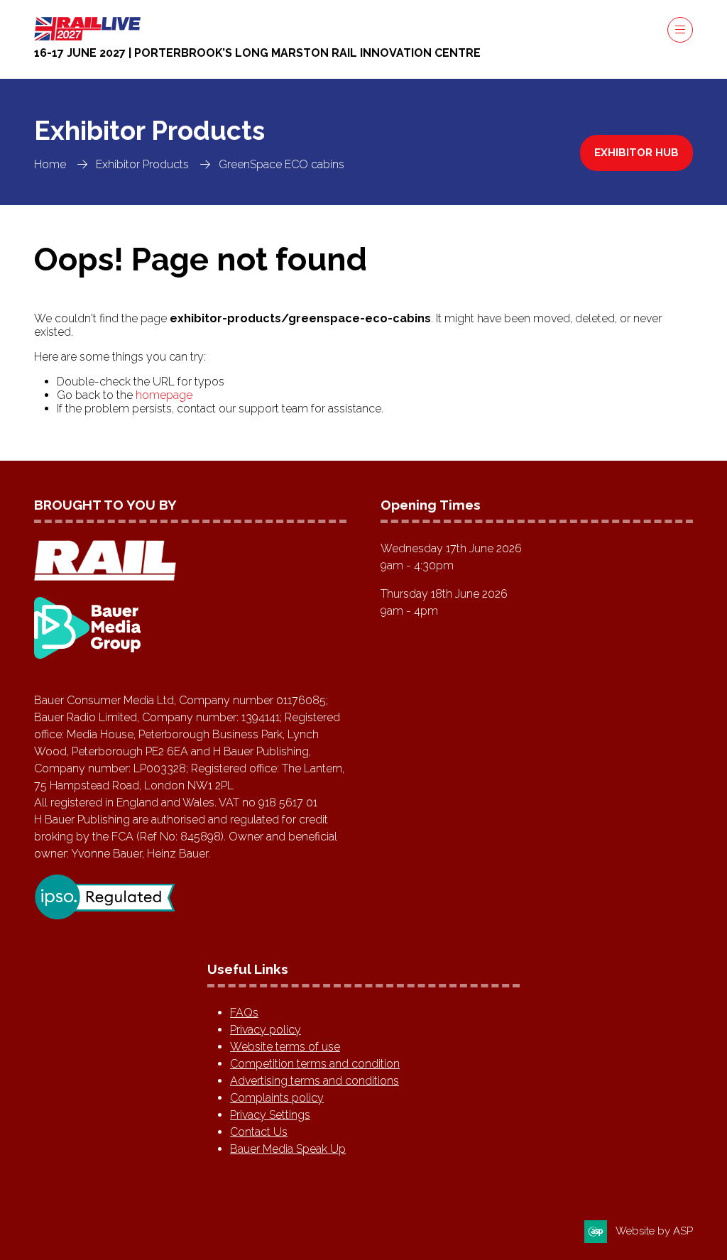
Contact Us (259, 1132)
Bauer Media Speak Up (288, 1149)
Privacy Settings (270, 1115)
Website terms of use (285, 1046)
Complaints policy (277, 1098)
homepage (164, 395)
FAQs (244, 1012)
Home (50, 164)
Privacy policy (265, 1029)
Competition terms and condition (315, 1063)
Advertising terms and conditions (314, 1081)
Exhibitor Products (142, 164)
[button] (680, 30)
